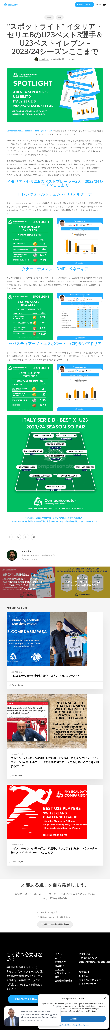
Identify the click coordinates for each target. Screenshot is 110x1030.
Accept (73, 1019)
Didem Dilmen (17, 775)
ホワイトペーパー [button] (63, 973)
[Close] (58, 1006)
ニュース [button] (59, 969)
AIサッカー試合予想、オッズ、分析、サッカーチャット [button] (67, 986)
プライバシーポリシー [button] (90, 980)
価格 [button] (57, 977)
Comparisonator (18, 521)
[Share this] (10, 537)
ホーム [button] (58, 958)
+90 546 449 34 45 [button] (88, 958)
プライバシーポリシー (80, 1025)
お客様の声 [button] (60, 962)
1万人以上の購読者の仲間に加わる (55, 924)
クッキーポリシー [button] (87, 983)
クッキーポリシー (64, 1025)
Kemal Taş (44, 59)
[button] (104, 998)
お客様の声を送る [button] (63, 980)
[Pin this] (34, 537)
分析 (60, 17)
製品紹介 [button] (59, 966)
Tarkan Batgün (17, 685)
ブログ (49, 17)
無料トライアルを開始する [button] (27, 999)
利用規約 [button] (83, 976)
